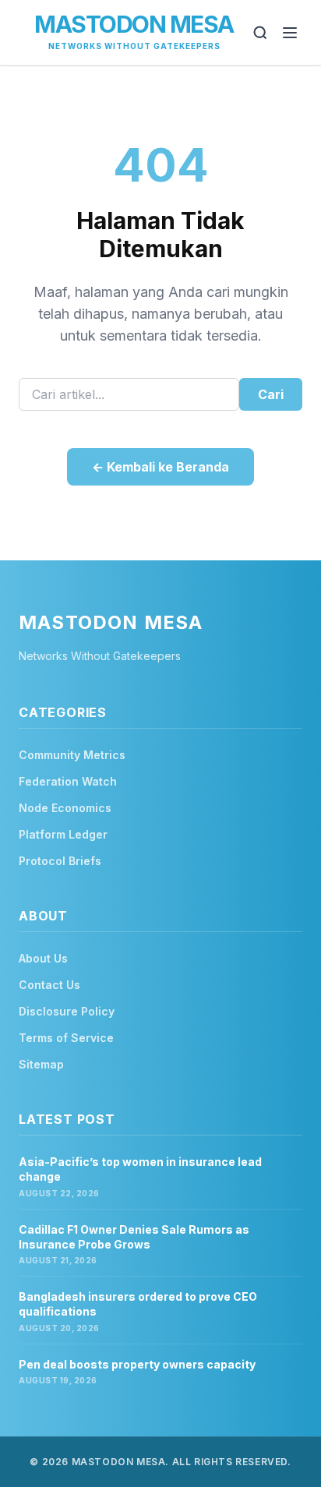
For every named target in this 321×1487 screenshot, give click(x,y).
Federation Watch (68, 781)
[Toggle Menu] (289, 32)
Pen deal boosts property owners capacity (137, 1364)
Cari (271, 394)
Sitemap (41, 1064)
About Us (43, 958)
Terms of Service (66, 1037)
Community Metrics (72, 754)
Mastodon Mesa (134, 24)
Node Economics (65, 807)
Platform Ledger (63, 834)
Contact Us (49, 984)
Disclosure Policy (67, 1011)
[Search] (260, 33)
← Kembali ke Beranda (160, 467)
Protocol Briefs (60, 860)
